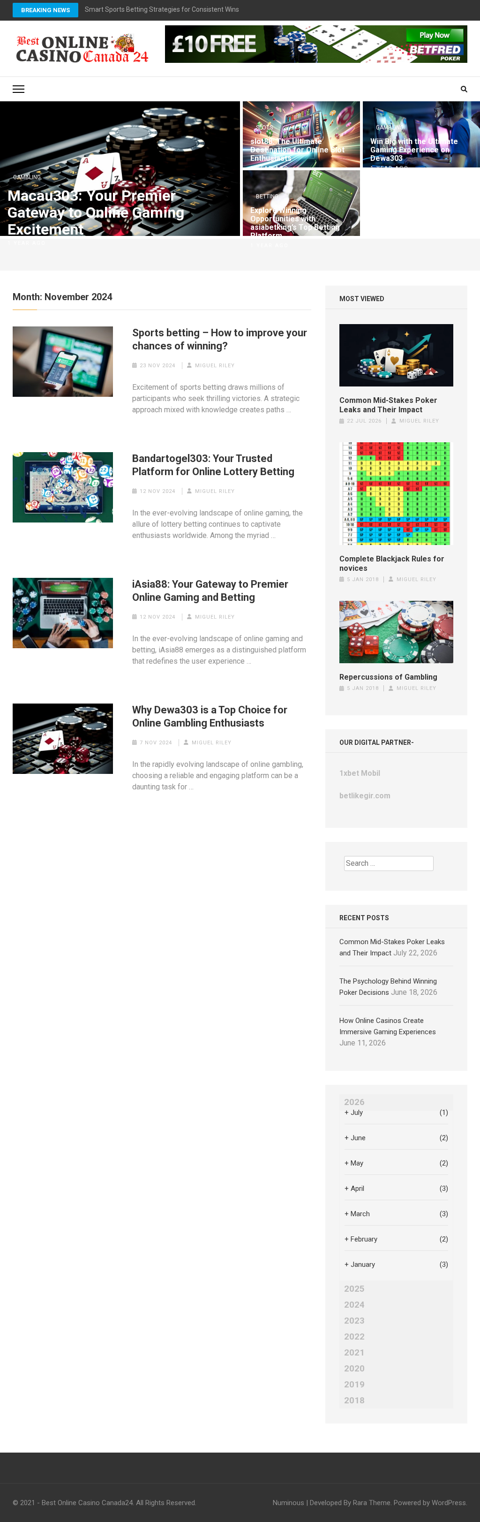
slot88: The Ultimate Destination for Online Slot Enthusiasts (297, 150)
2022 (354, 1337)
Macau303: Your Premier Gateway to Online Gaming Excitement (96, 212)
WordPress (449, 1503)
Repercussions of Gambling (388, 677)
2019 (354, 1384)
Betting (267, 196)
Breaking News (45, 10)
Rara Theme (371, 1503)
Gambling (27, 177)
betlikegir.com (364, 795)
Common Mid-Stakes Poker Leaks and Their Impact (388, 405)
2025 (354, 1289)
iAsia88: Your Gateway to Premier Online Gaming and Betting (210, 590)
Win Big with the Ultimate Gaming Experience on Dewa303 (414, 150)
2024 (354, 1305)
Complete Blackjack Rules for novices (391, 563)
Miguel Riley (215, 366)
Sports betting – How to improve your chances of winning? (219, 339)
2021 (354, 1353)
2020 (354, 1368)
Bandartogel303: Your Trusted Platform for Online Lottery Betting (213, 465)
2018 (354, 1400)
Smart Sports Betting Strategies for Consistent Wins (162, 9)
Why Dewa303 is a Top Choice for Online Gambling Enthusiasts (209, 716)
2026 (354, 1102)
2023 (354, 1321)
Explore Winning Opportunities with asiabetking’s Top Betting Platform (295, 223)
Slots (264, 127)
